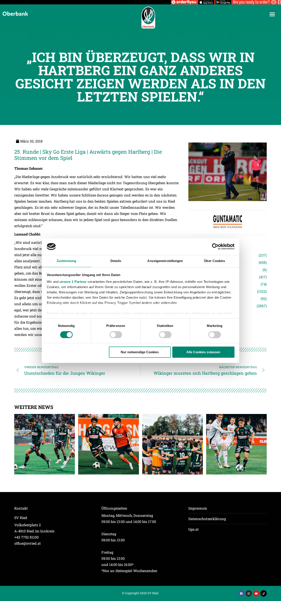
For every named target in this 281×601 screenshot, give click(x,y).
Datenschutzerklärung (207, 518)
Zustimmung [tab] (66, 261)
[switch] (116, 334)
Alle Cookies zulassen (203, 352)
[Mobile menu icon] (272, 14)
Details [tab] (115, 261)
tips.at (193, 529)
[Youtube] (256, 593)
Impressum (197, 508)
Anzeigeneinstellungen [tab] (165, 261)
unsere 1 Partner (73, 282)
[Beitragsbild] (44, 444)
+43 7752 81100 (26, 537)
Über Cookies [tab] (214, 261)
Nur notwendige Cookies (140, 352)
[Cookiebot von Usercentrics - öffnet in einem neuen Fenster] (215, 246)
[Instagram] (249, 593)
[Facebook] (241, 593)
